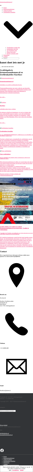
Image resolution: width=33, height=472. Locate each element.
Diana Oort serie (11, 52)
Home (5, 7)
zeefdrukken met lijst (12, 49)
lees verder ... (2, 97)
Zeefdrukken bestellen (9, 461)
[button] (18, 46)
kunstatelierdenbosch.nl (6, 435)
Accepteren (15, 470)
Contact (5, 56)
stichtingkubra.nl (4, 433)
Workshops (6, 55)
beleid (21, 470)
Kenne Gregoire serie (12, 53)
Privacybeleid (3, 425)
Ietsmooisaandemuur (8, 9)
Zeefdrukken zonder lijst (13, 47)
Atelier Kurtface (7, 10)
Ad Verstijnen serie (12, 50)
